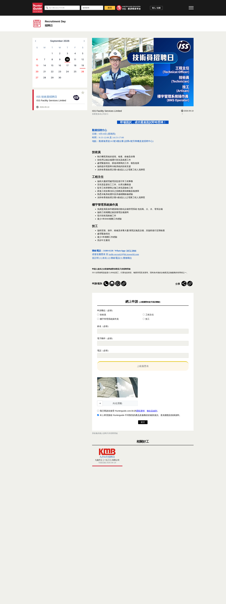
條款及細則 (152, 411)
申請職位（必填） (105, 310)
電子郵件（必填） (105, 338)
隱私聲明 (140, 411)
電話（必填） (103, 350)
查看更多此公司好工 (100, 114)
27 (37, 77)
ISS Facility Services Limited (51, 100)
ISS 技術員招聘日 (46, 96)
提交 (143, 422)
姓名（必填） (103, 326)
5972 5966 (131, 250)
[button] (36, 41)
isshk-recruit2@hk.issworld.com (124, 254)
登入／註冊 (156, 8)
